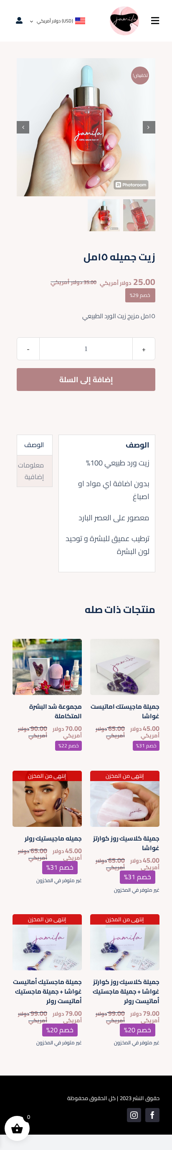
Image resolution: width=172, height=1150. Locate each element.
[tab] (35, 445)
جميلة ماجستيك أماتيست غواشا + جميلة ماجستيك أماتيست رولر (47, 991)
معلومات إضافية (31, 471)
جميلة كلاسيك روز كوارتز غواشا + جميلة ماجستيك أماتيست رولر (126, 991)
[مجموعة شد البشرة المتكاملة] (47, 644)
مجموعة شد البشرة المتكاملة (55, 711)
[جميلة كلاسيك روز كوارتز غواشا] (124, 776)
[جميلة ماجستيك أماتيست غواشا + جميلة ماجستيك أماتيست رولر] (47, 919)
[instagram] (134, 1115)
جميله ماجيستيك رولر (53, 838)
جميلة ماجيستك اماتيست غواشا (125, 711)
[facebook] (152, 1115)
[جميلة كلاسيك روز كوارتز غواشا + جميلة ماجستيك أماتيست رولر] (124, 919)
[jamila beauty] (124, 9)
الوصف (34, 444)
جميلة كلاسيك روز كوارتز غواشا (126, 843)
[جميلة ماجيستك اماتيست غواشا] (124, 644)
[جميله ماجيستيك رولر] (47, 776)
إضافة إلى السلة (86, 379)
